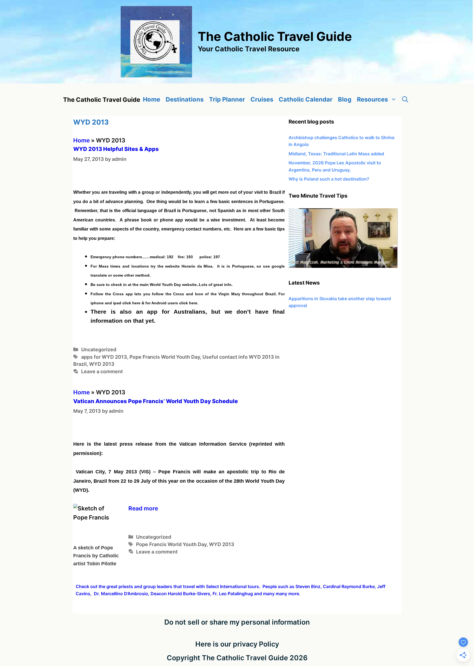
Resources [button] (372, 99)
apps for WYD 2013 (104, 357)
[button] (405, 99)
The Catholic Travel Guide (275, 36)
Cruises (261, 99)
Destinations (185, 99)
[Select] (343, 266)
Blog (344, 99)
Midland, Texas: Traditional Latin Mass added (336, 153)
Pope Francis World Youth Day (164, 357)
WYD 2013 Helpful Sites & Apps (116, 149)
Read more (143, 508)
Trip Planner (227, 99)
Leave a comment (102, 371)
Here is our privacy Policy (237, 644)
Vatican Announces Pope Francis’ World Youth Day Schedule (155, 401)
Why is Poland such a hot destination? (329, 179)
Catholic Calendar (305, 99)
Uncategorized (98, 349)
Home (151, 99)
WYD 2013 (101, 364)
